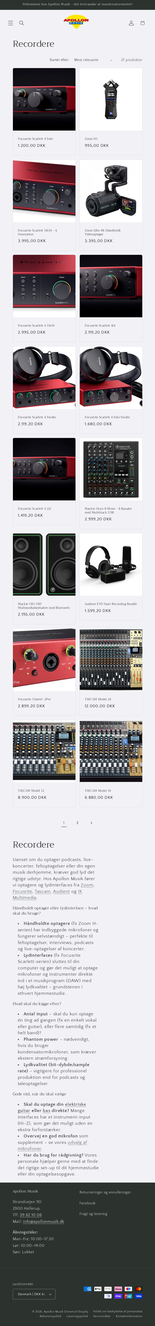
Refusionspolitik (51, 1316)
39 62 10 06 (31, 1215)
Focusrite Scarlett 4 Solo (35, 139)
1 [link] (64, 823)
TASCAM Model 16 (98, 791)
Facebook (88, 1203)
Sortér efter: (59, 60)
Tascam (43, 891)
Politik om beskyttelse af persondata (117, 1311)
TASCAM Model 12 (31, 791)
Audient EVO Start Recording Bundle (111, 604)
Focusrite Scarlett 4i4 (100, 326)
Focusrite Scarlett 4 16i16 (36, 326)
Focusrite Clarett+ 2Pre (34, 699)
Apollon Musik (53, 1311)
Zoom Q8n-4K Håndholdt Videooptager (103, 232)
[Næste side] (91, 823)
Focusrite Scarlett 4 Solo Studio (107, 417)
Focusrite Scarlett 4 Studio (37, 417)
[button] (10, 23)
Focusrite (22, 891)
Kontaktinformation (129, 1316)
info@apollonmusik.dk (43, 1221)
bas (46, 1110)
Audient (61, 891)
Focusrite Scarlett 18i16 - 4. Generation (38, 232)
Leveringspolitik (77, 1316)
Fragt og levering (93, 1214)
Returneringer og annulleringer (105, 1192)
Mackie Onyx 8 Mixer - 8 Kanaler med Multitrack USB (108, 511)
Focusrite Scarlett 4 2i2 (34, 509)
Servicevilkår (102, 1316)
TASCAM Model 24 (98, 699)
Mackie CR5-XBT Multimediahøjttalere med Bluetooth (44, 606)
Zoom (87, 885)
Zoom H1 (91, 139)
